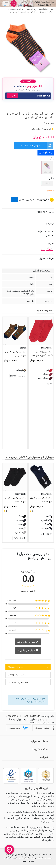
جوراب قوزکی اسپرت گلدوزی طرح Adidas (41, 500)
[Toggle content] (14, 199)
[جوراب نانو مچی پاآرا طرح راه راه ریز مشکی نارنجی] (28, 73)
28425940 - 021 (32, 716)
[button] (28, 95)
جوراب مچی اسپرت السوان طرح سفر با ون (15, 354)
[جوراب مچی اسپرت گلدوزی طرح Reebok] (14, 477)
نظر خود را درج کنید (26, 641)
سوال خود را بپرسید (25, 650)
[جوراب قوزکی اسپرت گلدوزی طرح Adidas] (41, 477)
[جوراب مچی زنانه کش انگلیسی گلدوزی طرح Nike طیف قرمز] (41, 331)
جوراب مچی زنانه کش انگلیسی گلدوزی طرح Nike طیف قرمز (42, 354)
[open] (28, 224)
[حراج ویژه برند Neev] (28, 3)
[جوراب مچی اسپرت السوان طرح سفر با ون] (14, 331)
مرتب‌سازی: (22, 682)
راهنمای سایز (45, 152)
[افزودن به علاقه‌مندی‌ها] (52, 107)
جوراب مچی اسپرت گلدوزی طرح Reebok (15, 500)
